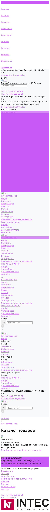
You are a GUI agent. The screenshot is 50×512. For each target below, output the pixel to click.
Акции (4, 156)
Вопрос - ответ (8, 486)
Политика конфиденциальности (16, 135)
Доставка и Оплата (10, 188)
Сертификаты (7, 133)
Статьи (4, 167)
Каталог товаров (9, 154)
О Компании (7, 169)
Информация (7, 120)
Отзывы (5, 130)
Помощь (5, 481)
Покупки (5, 484)
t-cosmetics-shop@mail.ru (13, 75)
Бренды (5, 489)
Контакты (5, 190)
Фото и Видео (7, 185)
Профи (4, 141)
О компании (7, 471)
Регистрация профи (10, 180)
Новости (5, 164)
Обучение (6, 159)
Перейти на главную (11, 450)
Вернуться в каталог (31, 450)
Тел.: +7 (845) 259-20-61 (12, 396)
